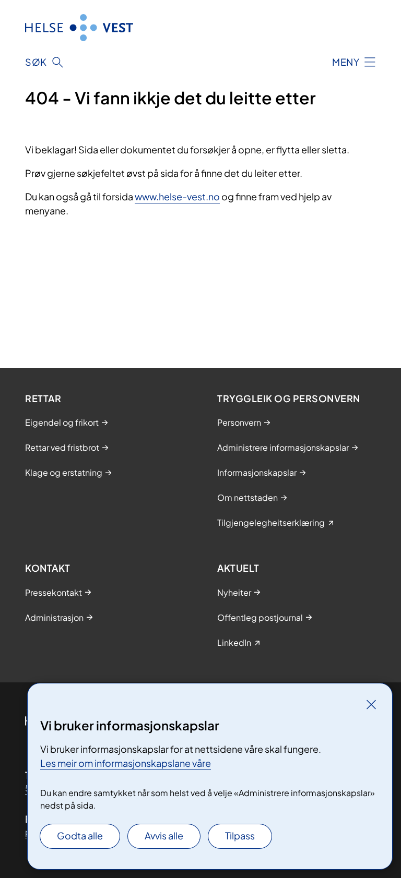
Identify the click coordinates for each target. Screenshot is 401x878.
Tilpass (240, 835)
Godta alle (80, 835)
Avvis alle (164, 835)
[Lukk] (371, 704)
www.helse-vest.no (177, 196)
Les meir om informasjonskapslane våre (125, 763)
